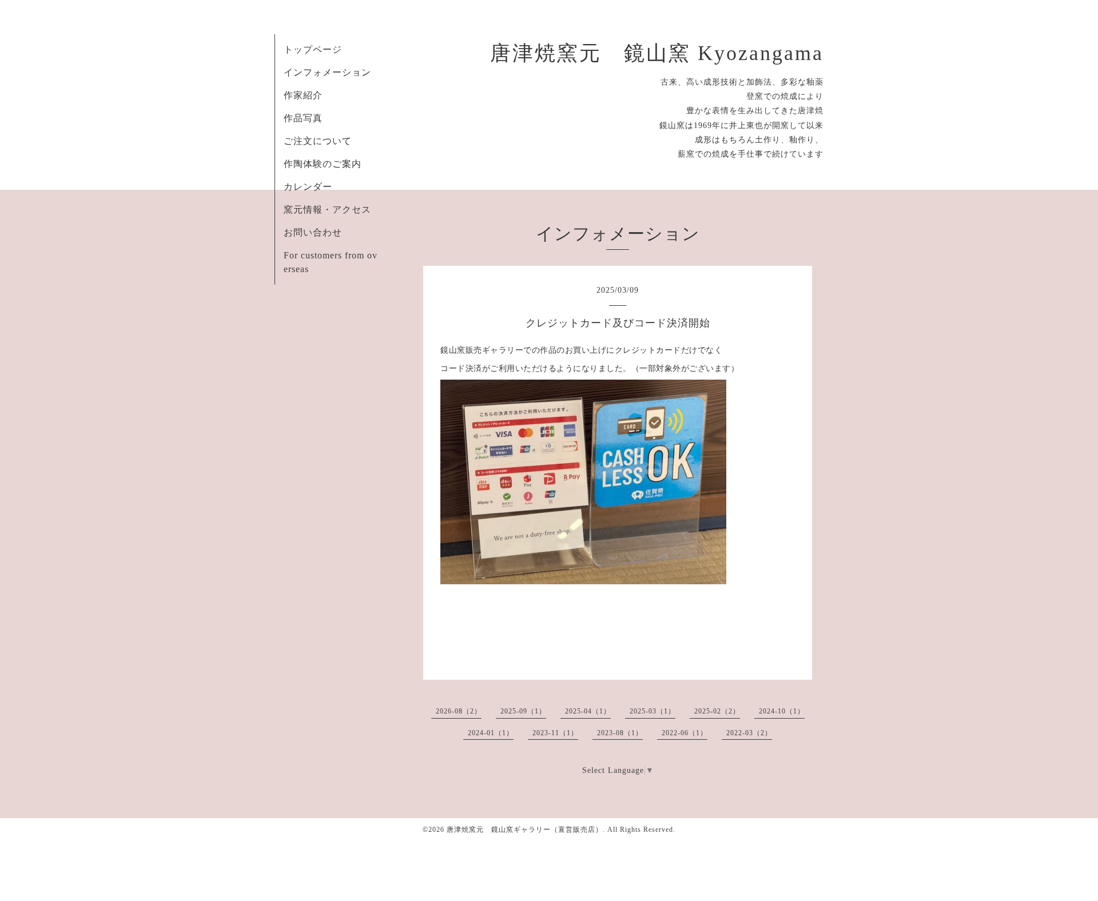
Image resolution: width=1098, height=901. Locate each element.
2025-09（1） (523, 711)
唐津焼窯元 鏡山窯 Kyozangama (657, 53)
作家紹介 (303, 95)
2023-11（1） (555, 733)
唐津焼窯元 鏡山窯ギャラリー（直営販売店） (525, 830)
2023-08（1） (620, 733)
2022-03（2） (749, 733)
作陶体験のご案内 (322, 164)
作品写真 (303, 118)
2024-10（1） (782, 711)
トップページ (313, 49)
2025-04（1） (588, 711)
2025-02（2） (717, 711)
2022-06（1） (684, 733)
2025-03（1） (652, 711)
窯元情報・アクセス (327, 209)
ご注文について (318, 141)
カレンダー (308, 187)
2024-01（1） (491, 733)
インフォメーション (327, 72)
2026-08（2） (459, 711)
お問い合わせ (313, 232)
